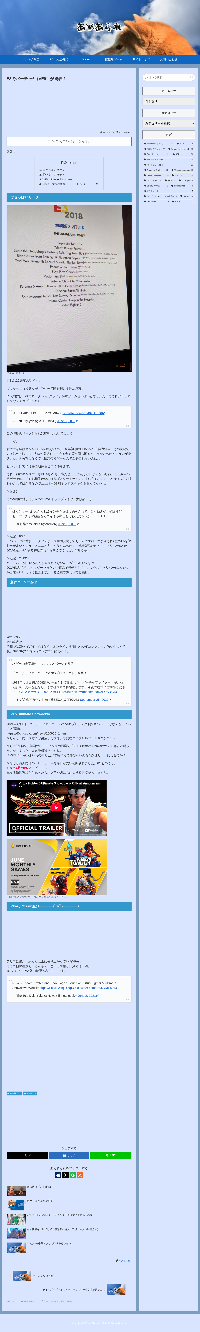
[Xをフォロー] (65, 1175)
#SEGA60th (61, 692)
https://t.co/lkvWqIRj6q (55, 988)
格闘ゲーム (31, 1093)
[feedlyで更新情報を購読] (73, 1175)
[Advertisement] (69, 106)
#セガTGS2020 (38, 692)
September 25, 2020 (94, 699)
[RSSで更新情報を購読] (80, 1175)
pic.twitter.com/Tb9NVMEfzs (94, 988)
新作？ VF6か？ (53, 174)
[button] (192, 77)
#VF (21, 692)
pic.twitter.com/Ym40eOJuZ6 (82, 413)
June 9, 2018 (67, 524)
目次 (64, 162)
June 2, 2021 (87, 995)
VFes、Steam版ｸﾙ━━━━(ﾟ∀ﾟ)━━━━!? (70, 184)
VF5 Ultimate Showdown (57, 179)
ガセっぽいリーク (53, 169)
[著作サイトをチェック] (58, 1175)
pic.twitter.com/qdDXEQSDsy (94, 692)
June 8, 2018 (66, 421)
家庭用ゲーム (15, 1093)
